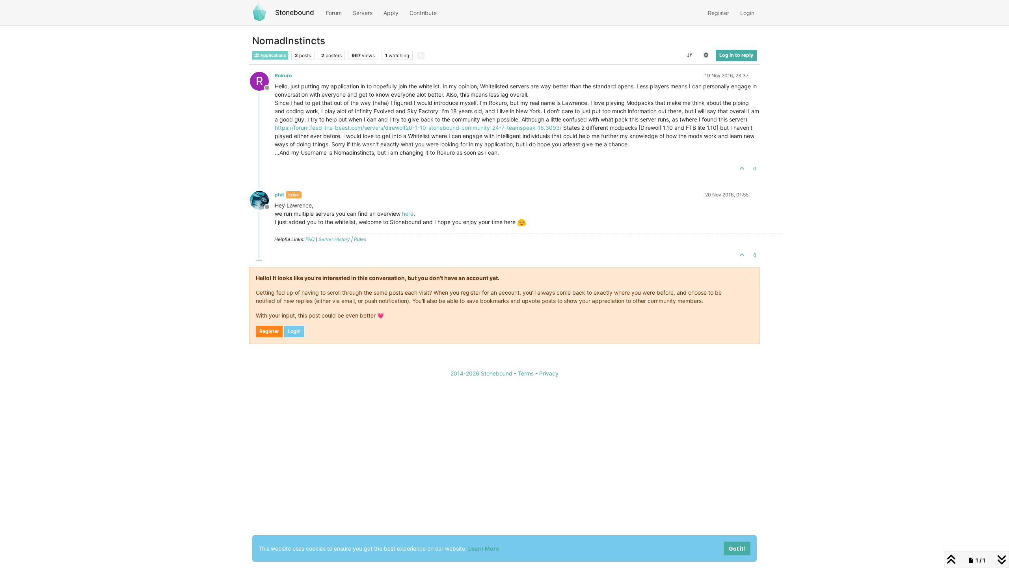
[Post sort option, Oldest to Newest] (689, 55)
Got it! (737, 548)
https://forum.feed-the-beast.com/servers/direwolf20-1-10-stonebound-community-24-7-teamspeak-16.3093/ (418, 127)
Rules (360, 239)
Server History (334, 239)
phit (279, 195)
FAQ (310, 239)
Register (269, 331)
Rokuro (283, 75)
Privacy (548, 373)
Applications (272, 55)
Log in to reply (736, 55)
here (407, 213)
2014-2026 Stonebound (481, 373)
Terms (526, 373)
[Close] (750, 278)
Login (294, 331)
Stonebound (294, 12)
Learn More (483, 548)
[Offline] (262, 199)
